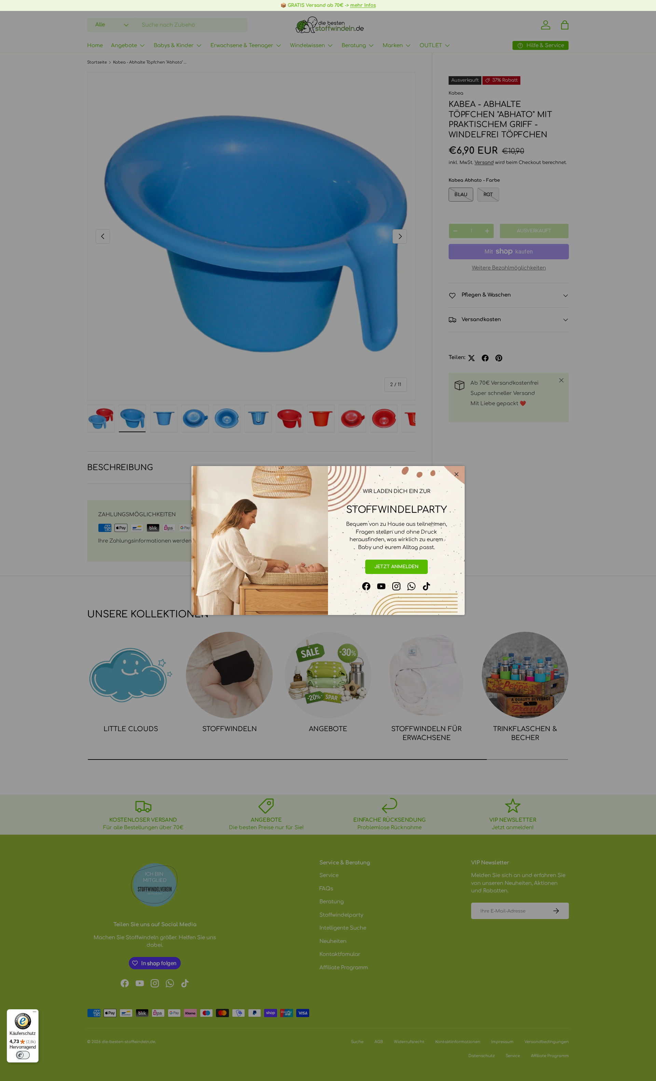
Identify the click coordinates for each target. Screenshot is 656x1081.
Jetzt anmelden (396, 566)
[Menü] (34, 1013)
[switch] (23, 1055)
